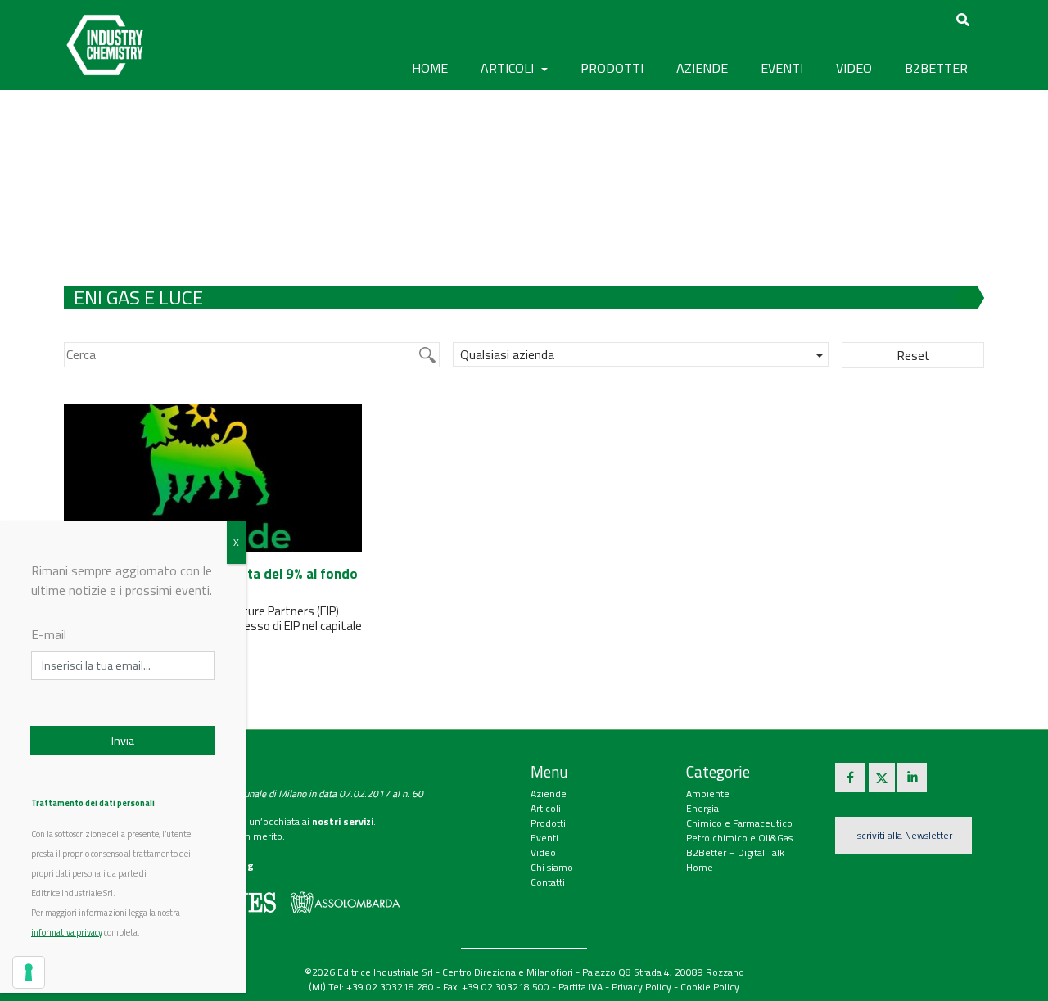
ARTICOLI (509, 68)
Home (430, 68)
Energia (702, 808)
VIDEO (854, 68)
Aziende (549, 793)
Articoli (546, 808)
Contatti (548, 882)
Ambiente (708, 793)
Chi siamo (552, 867)
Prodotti (548, 823)
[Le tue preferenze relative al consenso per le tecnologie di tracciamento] (28, 972)
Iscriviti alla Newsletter (903, 835)
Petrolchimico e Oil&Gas (739, 837)
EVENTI (782, 68)
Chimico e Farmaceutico (739, 823)
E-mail (48, 634)
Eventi (544, 837)
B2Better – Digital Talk (735, 852)
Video (543, 852)
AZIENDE (702, 68)
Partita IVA (580, 986)
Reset (913, 355)
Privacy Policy (641, 986)
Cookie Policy (709, 986)
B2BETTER (936, 68)
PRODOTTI (612, 68)
